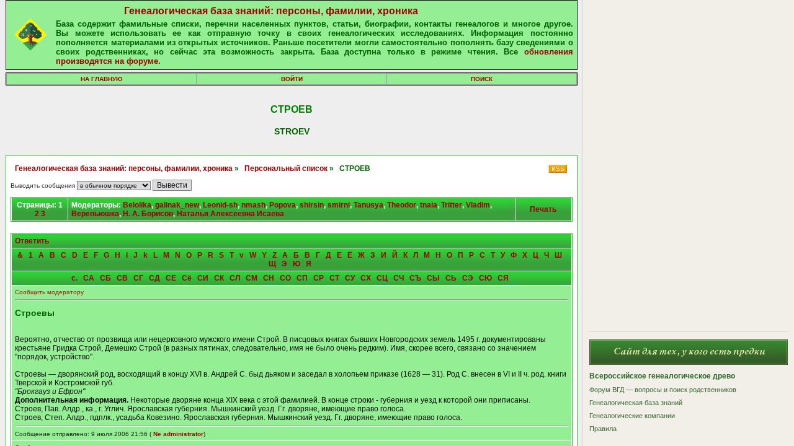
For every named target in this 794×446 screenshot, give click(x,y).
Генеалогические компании (632, 415)
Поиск (482, 79)
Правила (603, 428)
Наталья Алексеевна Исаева (230, 213)
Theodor (401, 205)
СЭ (467, 278)
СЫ (433, 278)
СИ (202, 278)
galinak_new (177, 205)
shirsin (312, 205)
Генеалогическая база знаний (635, 402)
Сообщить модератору (49, 292)
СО (285, 278)
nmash (253, 205)
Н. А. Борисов (148, 213)
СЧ (398, 278)
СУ (350, 278)
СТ (334, 278)
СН (268, 278)
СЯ (503, 278)
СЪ (415, 278)
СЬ (451, 278)
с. (74, 278)
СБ (105, 278)
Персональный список (286, 168)
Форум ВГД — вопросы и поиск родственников (662, 389)
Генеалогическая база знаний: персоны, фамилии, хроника (271, 11)
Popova (282, 205)
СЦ (382, 278)
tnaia (428, 205)
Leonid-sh (220, 205)
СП (302, 278)
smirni (339, 205)
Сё (187, 278)
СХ (365, 278)
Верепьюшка (95, 213)
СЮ (485, 278)
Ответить (32, 241)
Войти (292, 79)
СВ (122, 278)
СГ (138, 278)
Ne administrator (178, 434)
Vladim (478, 205)
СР (318, 278)
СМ (251, 278)
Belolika (137, 205)
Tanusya (368, 205)
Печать (543, 209)
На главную (101, 79)
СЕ (171, 278)
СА (88, 278)
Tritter (451, 205)
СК (219, 278)
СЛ (235, 278)
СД (154, 278)
